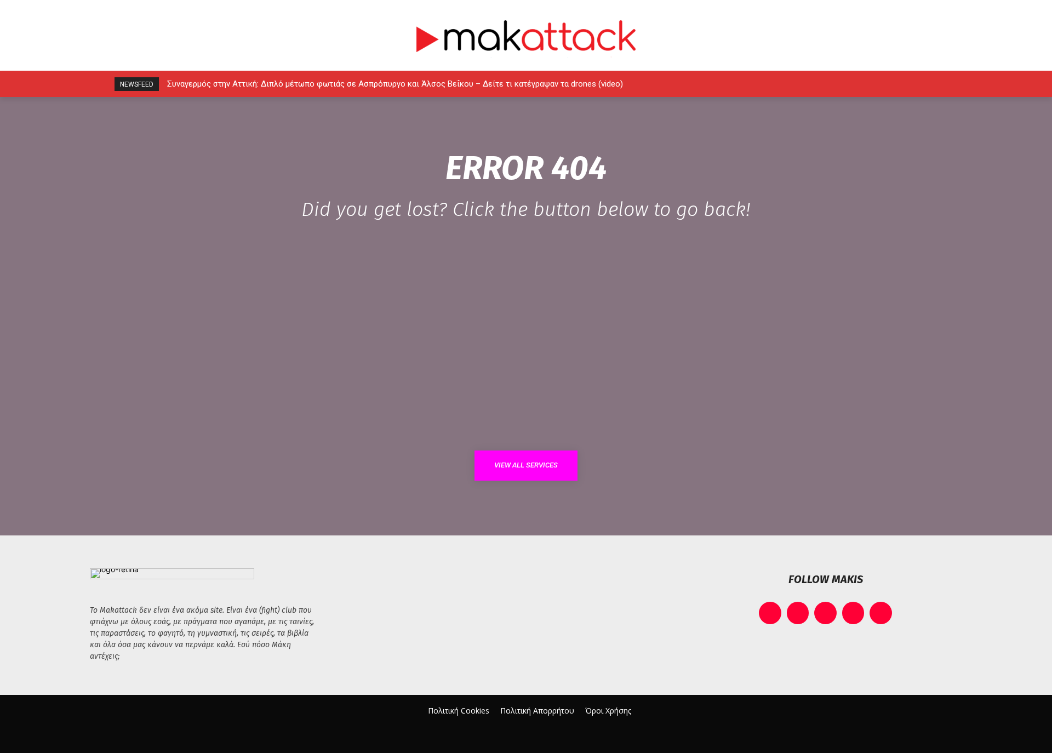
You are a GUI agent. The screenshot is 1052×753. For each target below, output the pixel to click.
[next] (801, 84)
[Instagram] (852, 84)
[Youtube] (926, 84)
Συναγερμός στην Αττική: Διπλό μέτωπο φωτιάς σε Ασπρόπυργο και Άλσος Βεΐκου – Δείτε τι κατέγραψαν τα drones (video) (395, 84)
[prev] (784, 84)
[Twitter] (901, 84)
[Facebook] (827, 84)
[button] (949, 84)
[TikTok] (877, 84)
